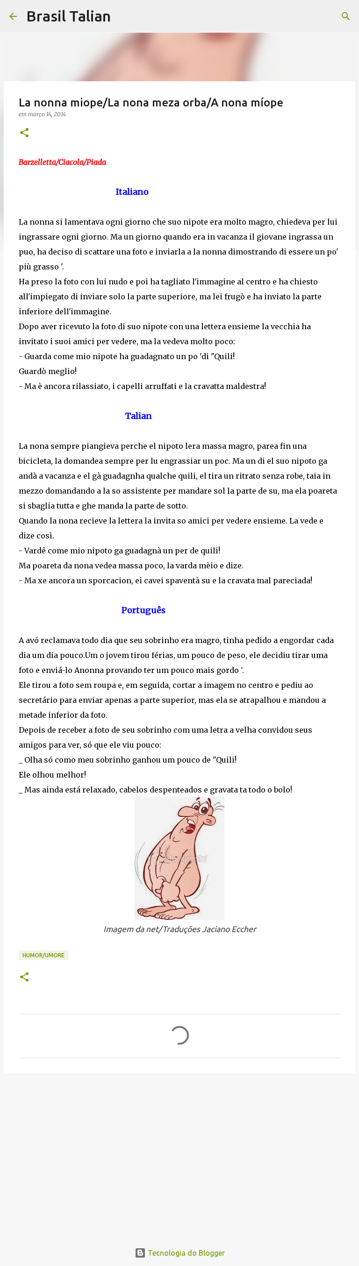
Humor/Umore (43, 955)
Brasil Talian (68, 15)
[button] (24, 133)
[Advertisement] (179, 1152)
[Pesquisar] (123, 16)
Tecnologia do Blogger (185, 1253)
